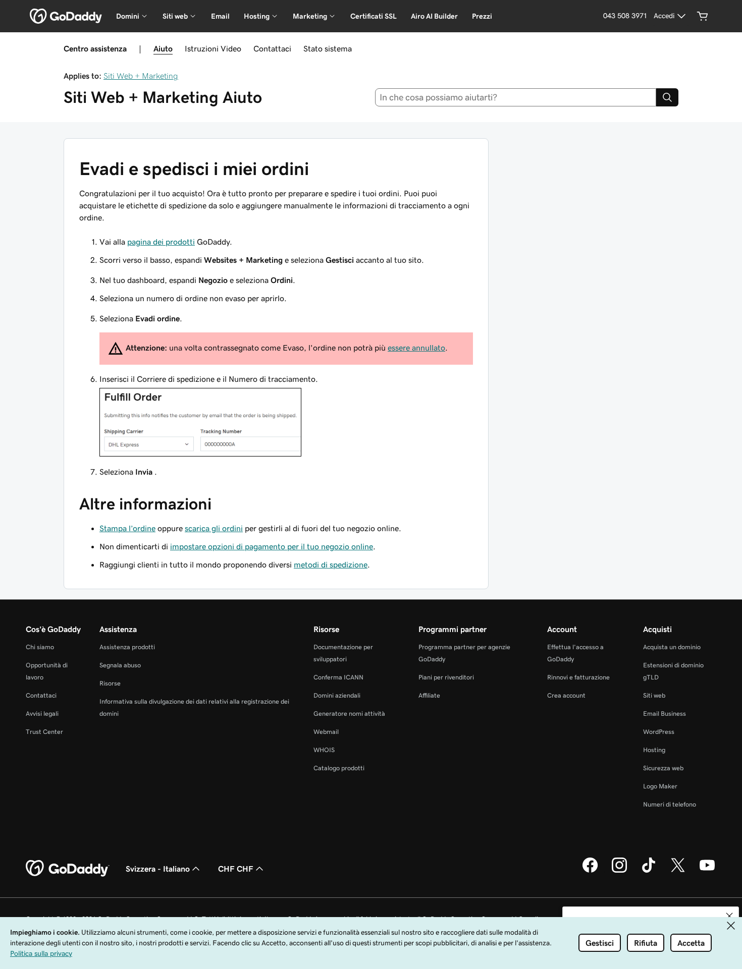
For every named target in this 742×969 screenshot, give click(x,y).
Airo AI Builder (434, 16)
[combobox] (516, 97)
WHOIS (324, 750)
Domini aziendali (336, 695)
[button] (729, 916)
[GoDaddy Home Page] (68, 868)
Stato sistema (327, 48)
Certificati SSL (373, 16)
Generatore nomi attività (349, 713)
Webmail (326, 731)
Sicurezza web (663, 768)
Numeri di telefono (669, 804)
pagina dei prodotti (161, 242)
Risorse (110, 683)
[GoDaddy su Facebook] (590, 871)
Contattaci (272, 48)
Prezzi (482, 16)
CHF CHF (235, 869)
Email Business (664, 713)
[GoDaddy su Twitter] (678, 871)
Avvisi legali (42, 713)
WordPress (658, 731)
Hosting (654, 750)
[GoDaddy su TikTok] (649, 871)
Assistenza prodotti (127, 647)
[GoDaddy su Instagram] (619, 871)
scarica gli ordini (214, 528)
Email (220, 16)
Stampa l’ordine (127, 528)
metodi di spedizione (330, 564)
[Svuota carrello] (703, 16)
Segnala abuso (120, 665)
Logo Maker (660, 786)
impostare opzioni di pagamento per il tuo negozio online (271, 546)
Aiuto (163, 48)
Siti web (654, 695)
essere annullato (416, 348)
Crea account (566, 695)
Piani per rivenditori (446, 677)
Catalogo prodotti (338, 768)
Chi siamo (40, 647)
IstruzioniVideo (213, 48)
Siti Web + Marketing (140, 76)
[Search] (667, 97)
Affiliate (429, 695)
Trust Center (44, 731)
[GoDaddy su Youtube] (707, 871)
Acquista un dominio (672, 647)
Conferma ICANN (338, 677)
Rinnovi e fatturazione (578, 677)
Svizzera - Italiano (158, 869)
